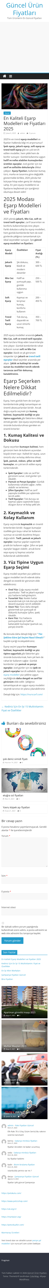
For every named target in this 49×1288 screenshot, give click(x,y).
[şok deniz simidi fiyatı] (24, 729)
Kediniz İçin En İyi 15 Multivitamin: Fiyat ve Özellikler (22, 708)
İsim (4, 875)
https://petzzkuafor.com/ (12, 1224)
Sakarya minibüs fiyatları (26, 1141)
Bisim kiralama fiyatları (24, 1164)
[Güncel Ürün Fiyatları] (4, 76)
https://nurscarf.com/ (32, 694)
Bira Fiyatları (7, 979)
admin (22, 133)
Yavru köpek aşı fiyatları (16, 807)
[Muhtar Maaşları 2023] (24, 1021)
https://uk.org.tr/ (9, 1209)
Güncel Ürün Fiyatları (24, 9)
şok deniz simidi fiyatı (15, 759)
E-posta (6, 891)
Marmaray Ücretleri (10, 1232)
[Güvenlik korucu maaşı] (24, 1088)
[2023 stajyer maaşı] (24, 1055)
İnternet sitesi (8, 907)
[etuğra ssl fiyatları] (24, 769)
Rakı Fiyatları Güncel (24, 1125)
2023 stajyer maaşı (13, 1079)
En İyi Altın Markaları (10, 970)
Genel (7, 113)
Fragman (5, 1260)
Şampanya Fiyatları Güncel (13, 975)
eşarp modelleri (12, 674)
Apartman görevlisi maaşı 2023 (19, 1012)
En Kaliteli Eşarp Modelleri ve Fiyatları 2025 (21, 959)
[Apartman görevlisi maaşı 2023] (24, 987)
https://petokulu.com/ (11, 1193)
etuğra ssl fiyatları (13, 795)
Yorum (5, 835)
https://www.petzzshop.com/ (14, 1201)
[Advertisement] (24, 46)
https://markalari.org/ (11, 1216)
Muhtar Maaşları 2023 (15, 1046)
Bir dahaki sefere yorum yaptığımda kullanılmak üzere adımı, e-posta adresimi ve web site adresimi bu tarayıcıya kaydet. (24, 930)
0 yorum (32, 133)
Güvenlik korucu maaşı (15, 1113)
